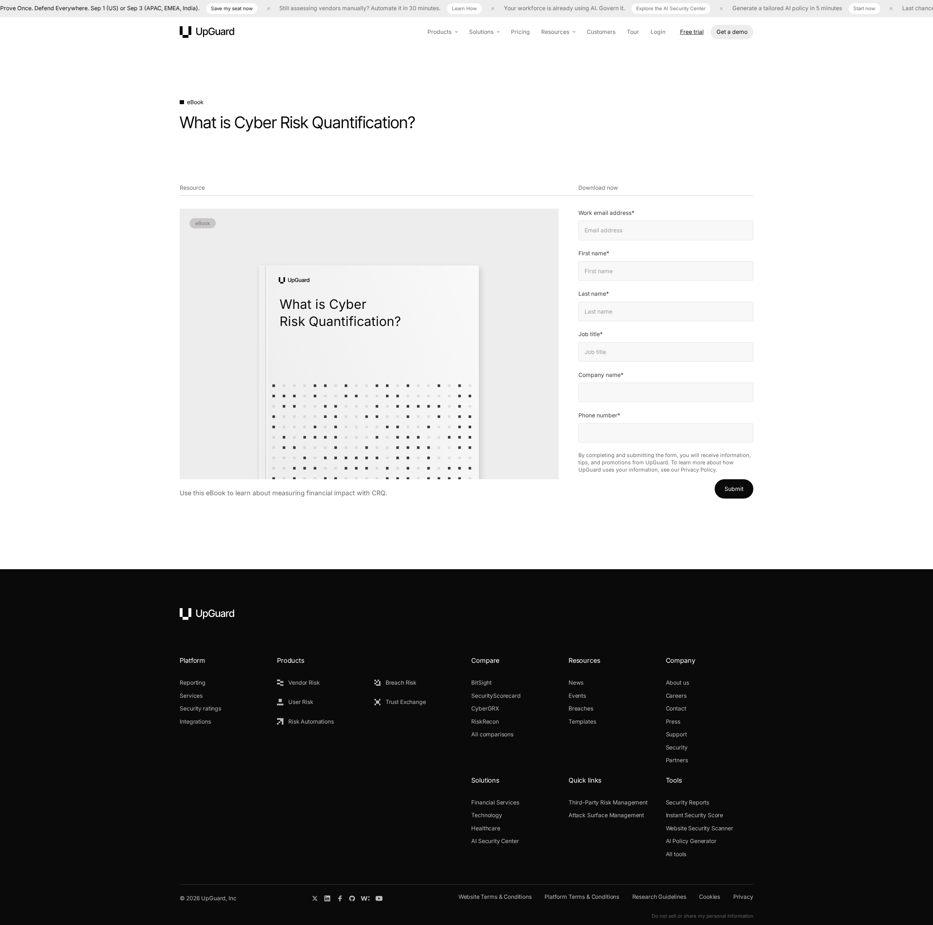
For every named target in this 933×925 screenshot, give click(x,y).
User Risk (300, 701)
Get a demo (732, 31)
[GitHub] (352, 898)
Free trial (692, 31)
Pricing (520, 31)
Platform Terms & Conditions (581, 896)
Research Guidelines (659, 896)
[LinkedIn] (327, 898)
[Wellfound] (365, 898)
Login (658, 31)
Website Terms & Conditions (495, 896)
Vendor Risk (304, 682)
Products (440, 31)
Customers (601, 31)
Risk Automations (311, 721)
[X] (315, 898)
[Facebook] (340, 898)
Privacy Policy (698, 470)
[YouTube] (379, 898)
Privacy (743, 896)
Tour (633, 31)
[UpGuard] (207, 32)
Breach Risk (401, 682)
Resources (555, 31)
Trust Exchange (406, 701)
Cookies (709, 896)
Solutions (481, 31)
